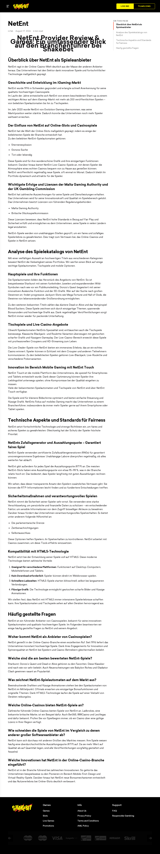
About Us (82, 810)
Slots (45, 815)
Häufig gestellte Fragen (127, 48)
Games (46, 810)
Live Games (48, 820)
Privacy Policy (84, 815)
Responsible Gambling (123, 815)
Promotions (48, 825)
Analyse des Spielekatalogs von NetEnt (131, 34)
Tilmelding (144, 6)
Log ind (125, 6)
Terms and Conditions (88, 820)
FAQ (114, 810)
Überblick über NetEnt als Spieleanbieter (129, 26)
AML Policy (83, 825)
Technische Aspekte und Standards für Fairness (133, 41)
